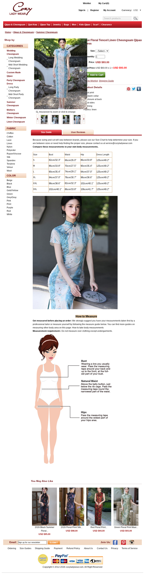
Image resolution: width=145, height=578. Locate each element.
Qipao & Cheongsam (15, 24)
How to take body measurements (88, 327)
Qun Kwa (32, 24)
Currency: (130, 10)
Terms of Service (130, 548)
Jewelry (57, 24)
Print (9, 204)
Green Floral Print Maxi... (126, 527)
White (9, 214)
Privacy (114, 548)
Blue (9, 187)
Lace (9, 140)
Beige (9, 180)
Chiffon (10, 133)
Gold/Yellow (12, 190)
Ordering (12, 548)
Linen (9, 143)
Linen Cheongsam (16, 122)
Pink (9, 200)
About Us (88, 548)
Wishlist (87, 3)
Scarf (95, 24)
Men (74, 24)
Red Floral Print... (99, 527)
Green (10, 194)
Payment (58, 548)
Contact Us (102, 548)
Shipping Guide (106, 81)
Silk (8, 157)
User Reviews (78, 132)
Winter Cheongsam (16, 117)
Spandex (11, 160)
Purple (10, 207)
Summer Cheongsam (47, 32)
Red (9, 211)
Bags (66, 24)
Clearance (106, 24)
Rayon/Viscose (14, 153)
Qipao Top (45, 24)
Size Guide (46, 132)
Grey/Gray (11, 197)
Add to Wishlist (91, 81)
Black (9, 183)
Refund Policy (73, 548)
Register (94, 10)
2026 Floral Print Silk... (71, 527)
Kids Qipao (84, 24)
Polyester (11, 150)
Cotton (10, 136)
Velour (10, 167)
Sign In (82, 10)
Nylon (9, 147)
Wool (9, 170)
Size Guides (25, 548)
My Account (109, 10)
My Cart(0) (103, 3)
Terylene (11, 164)
